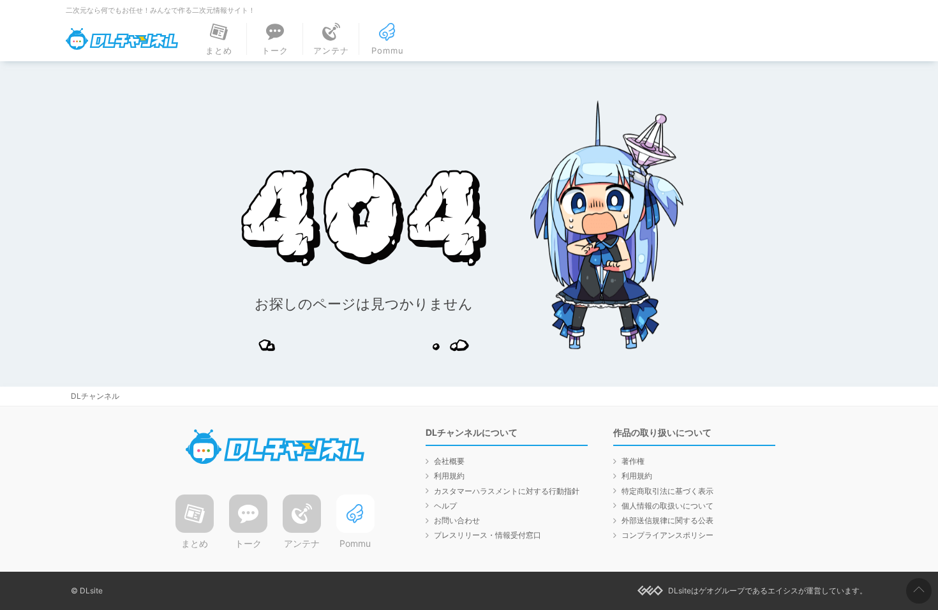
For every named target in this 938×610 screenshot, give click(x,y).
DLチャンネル (122, 39)
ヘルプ (445, 505)
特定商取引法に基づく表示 (667, 491)
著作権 (633, 461)
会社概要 (449, 461)
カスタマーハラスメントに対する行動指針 (506, 491)
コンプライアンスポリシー (667, 535)
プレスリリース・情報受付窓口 (487, 535)
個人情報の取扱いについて (667, 505)
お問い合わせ (457, 520)
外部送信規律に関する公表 (667, 520)
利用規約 (449, 475)
